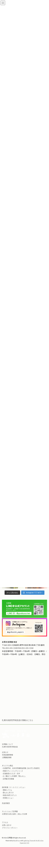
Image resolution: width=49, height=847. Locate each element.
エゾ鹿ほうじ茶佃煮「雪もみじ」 (14, 776)
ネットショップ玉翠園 (10, 811)
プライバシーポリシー (10, 828)
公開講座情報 (6, 758)
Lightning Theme (28, 840)
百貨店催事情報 (7, 755)
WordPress (16, 840)
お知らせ (5, 752)
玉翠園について (7, 744)
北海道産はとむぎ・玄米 (11, 773)
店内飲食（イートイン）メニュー (13, 787)
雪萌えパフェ (7, 790)
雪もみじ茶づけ (8, 793)
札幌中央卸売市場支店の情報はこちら (17, 720)
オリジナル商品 (7, 766)
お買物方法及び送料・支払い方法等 (14, 814)
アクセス (5, 823)
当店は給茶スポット (10, 795)
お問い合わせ (6, 825)
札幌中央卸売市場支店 (10, 747)
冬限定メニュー (8, 798)
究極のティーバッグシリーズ (13, 771)
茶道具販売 (6, 803)
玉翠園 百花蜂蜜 (8, 779)
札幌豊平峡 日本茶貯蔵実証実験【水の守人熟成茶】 (21, 768)
